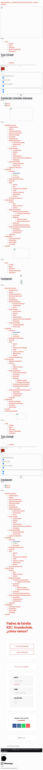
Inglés (14, 190)
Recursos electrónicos (23, 221)
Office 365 (12, 47)
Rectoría (15, 152)
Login (6, 41)
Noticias (11, 202)
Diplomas (11, 181)
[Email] (28, 726)
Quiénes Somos (13, 127)
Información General (18, 142)
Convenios (12, 244)
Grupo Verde (16, 165)
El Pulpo (15, 207)
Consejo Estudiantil (18, 163)
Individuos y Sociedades (20, 188)
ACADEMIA (8, 169)
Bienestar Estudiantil (14, 209)
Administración (17, 156)
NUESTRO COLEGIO (10, 125)
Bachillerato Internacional (16, 179)
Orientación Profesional (23, 213)
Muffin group (16, 749)
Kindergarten (12, 240)
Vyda (18, 388)
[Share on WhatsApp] (24, 726)
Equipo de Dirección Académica (22, 157)
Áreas (10, 182)
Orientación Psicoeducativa (20, 211)
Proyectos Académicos (15, 198)
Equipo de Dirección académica (22, 319)
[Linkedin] (19, 726)
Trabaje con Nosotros (15, 167)
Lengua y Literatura (18, 192)
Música (15, 196)
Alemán (15, 184)
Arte (14, 186)
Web (14, 204)
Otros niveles (12, 242)
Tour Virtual (7, 54)
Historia (11, 129)
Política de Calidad (14, 134)
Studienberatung (17, 230)
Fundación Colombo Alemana (16, 98)
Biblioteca (16, 217)
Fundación (6, 278)
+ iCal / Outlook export (22, 652)
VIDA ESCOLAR (9, 200)
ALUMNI (7, 246)
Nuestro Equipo (13, 148)
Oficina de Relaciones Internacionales (19, 227)
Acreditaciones (13, 138)
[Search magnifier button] (3, 68)
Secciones (12, 171)
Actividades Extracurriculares (21, 225)
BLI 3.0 (15, 146)
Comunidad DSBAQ (14, 161)
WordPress (4, 751)
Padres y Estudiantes (15, 49)
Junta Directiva (17, 150)
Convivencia (16, 215)
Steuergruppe (17, 144)
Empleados (12, 51)
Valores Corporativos (15, 131)
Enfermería (16, 223)
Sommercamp (17, 232)
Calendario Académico (15, 361)
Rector (15, 154)
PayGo (10, 45)
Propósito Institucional (15, 133)
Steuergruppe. (17, 305)
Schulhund (12, 234)
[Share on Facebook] (14, 726)
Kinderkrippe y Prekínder (16, 403)
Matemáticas (16, 194)
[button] (21, 38)
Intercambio (16, 228)
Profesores (16, 159)
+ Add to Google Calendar (22, 646)
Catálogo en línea (22, 219)
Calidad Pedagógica (14, 140)
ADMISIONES (8, 236)
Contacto (11, 62)
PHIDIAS (11, 43)
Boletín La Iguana (18, 205)
